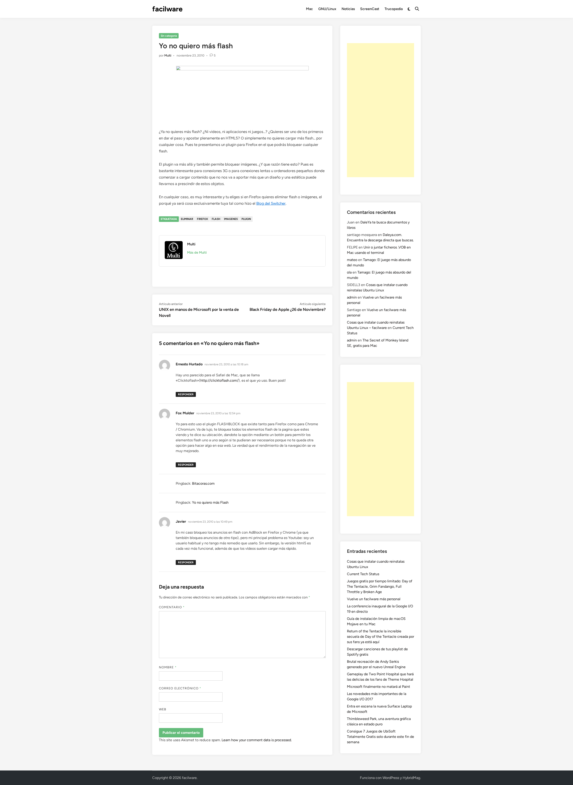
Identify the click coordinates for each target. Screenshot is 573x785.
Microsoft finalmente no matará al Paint (378, 686)
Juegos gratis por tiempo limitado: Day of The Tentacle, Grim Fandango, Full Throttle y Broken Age (379, 586)
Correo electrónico (180, 688)
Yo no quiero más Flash (210, 502)
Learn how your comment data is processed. (257, 740)
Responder (186, 394)
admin (352, 297)
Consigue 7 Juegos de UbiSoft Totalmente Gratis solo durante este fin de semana (380, 736)
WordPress (391, 778)
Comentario (172, 607)
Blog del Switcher (271, 203)
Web (162, 709)
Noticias (348, 9)
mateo (352, 260)
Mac (309, 9)
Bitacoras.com (203, 483)
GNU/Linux (327, 9)
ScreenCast (369, 9)
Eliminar (187, 219)
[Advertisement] (380, 110)
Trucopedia (394, 9)
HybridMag (411, 778)
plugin (246, 219)
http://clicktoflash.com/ (219, 380)
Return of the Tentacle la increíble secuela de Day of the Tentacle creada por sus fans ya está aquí (380, 636)
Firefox (202, 219)
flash (216, 219)
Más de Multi (197, 252)
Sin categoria (169, 35)
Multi (167, 55)
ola (349, 272)
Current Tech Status (363, 574)
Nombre (168, 667)
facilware (167, 9)
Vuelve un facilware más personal (373, 599)
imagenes (231, 219)
